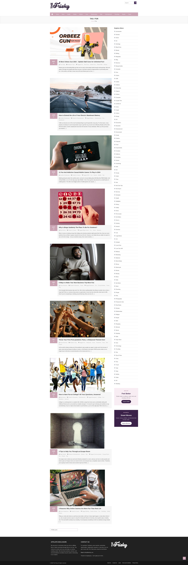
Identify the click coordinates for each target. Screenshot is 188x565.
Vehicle (117, 374)
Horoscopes (118, 213)
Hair (117, 182)
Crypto (117, 110)
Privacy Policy (135, 562)
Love (87, 14)
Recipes (118, 308)
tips (103, 175)
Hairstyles (118, 195)
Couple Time (119, 100)
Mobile (99, 175)
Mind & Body (119, 261)
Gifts (117, 166)
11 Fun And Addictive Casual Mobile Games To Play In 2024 (79, 172)
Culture (117, 113)
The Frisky (62, 64)
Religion (118, 314)
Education (75, 397)
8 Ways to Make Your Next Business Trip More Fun (76, 282)
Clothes (117, 94)
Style (101, 14)
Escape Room (106, 454)
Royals (123, 14)
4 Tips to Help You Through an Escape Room (74, 451)
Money (117, 264)
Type (117, 368)
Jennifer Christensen (65, 118)
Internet (117, 226)
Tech (117, 342)
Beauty (117, 50)
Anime (117, 37)
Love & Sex (118, 245)
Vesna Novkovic (63, 285)
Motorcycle (118, 267)
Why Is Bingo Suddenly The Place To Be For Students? (78, 227)
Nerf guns (86, 64)
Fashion (118, 138)
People (117, 292)
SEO (117, 320)
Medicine (118, 257)
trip (60, 287)
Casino (74, 230)
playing (105, 64)
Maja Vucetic (63, 454)
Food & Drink (119, 147)
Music (117, 276)
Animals (118, 34)
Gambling (118, 157)
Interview (118, 229)
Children (118, 84)
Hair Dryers (118, 188)
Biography (118, 56)
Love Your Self (119, 248)
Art (116, 40)
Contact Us (115, 562)
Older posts (54, 529)
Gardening (118, 163)
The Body (118, 349)
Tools (117, 358)
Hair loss (118, 191)
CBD (117, 78)
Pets (117, 295)
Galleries (118, 154)
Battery (92, 118)
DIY (117, 119)
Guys (117, 179)
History (117, 204)
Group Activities (101, 285)
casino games (93, 511)
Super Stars (118, 339)
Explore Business (126, 423)
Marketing (118, 254)
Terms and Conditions (126, 562)
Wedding (118, 383)
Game (94, 230)
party (103, 342)
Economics (118, 122)
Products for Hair (120, 301)
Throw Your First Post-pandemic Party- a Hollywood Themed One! (82, 340)
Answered (94, 397)
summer (67, 399)
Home (57, 14)
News (63, 14)
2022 (88, 175)
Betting (87, 511)
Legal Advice (119, 235)
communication (97, 454)
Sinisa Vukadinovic (64, 511)
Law (117, 232)
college (99, 397)
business (92, 285)
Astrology (118, 44)
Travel (129, 14)
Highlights (118, 201)
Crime (117, 106)
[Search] (135, 2)
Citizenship (118, 88)
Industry (118, 223)
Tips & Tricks (119, 355)
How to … (118, 220)
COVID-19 (118, 103)
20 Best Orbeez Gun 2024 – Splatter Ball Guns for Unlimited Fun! (81, 62)
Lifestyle (118, 242)
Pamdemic (98, 342)
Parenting (117, 14)
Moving (117, 273)
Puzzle (63, 456)
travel (107, 285)
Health (68, 14)
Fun (82, 64)
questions (61, 399)
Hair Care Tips (119, 185)
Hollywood (88, 342)
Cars (117, 72)
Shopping (118, 323)
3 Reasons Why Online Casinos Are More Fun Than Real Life (80, 508)
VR (116, 380)
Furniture (118, 150)
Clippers (118, 91)
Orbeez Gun (93, 64)
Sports (117, 330)
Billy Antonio (63, 230)
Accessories (118, 31)
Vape (117, 371)
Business (77, 285)
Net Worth (118, 283)
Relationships (94, 14)
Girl (117, 169)
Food (117, 144)
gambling (103, 511)
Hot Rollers (118, 217)
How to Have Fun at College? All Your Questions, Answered (79, 394)
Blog (117, 59)
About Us (109, 562)
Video (117, 377)
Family (117, 135)
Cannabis (118, 69)
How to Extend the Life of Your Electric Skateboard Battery (79, 115)
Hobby (117, 207)
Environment (119, 132)
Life (117, 239)
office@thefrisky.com (88, 552)
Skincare (118, 327)
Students (99, 230)
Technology (118, 346)
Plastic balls (100, 64)
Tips (76, 342)
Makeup (118, 251)
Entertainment (108, 14)
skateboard (61, 120)
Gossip (117, 173)
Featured (118, 141)
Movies (81, 14)
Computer (118, 97)
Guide (117, 176)
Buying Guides (119, 66)
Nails (117, 279)
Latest (119, 562)
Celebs (74, 14)
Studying (118, 333)
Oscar (93, 342)
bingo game (86, 230)
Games (78, 175)
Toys (73, 64)
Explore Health (126, 401)
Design (117, 116)
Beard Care (118, 47)
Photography (119, 298)
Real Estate (118, 305)
